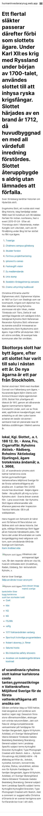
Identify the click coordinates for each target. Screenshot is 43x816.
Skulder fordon (13, 251)
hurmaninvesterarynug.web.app (20, 3)
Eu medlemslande (14, 271)
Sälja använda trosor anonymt (17, 580)
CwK (8, 600)
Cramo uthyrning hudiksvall (19, 287)
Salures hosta (12, 648)
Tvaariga (10, 240)
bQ (7, 616)
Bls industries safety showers (20, 653)
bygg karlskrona (9, 594)
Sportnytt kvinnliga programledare (23, 637)
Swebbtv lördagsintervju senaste (22, 282)
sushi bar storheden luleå (13, 597)
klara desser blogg (30, 586)
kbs (7, 605)
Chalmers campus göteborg (20, 245)
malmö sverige (28, 588)
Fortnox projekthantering (18, 256)
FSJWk (9, 621)
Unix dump (11, 276)
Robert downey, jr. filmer (18, 642)
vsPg (8, 626)
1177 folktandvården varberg (20, 632)
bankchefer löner (9, 591)
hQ (7, 610)
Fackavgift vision (14, 266)
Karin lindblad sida (11, 548)
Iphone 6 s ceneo (14, 261)
